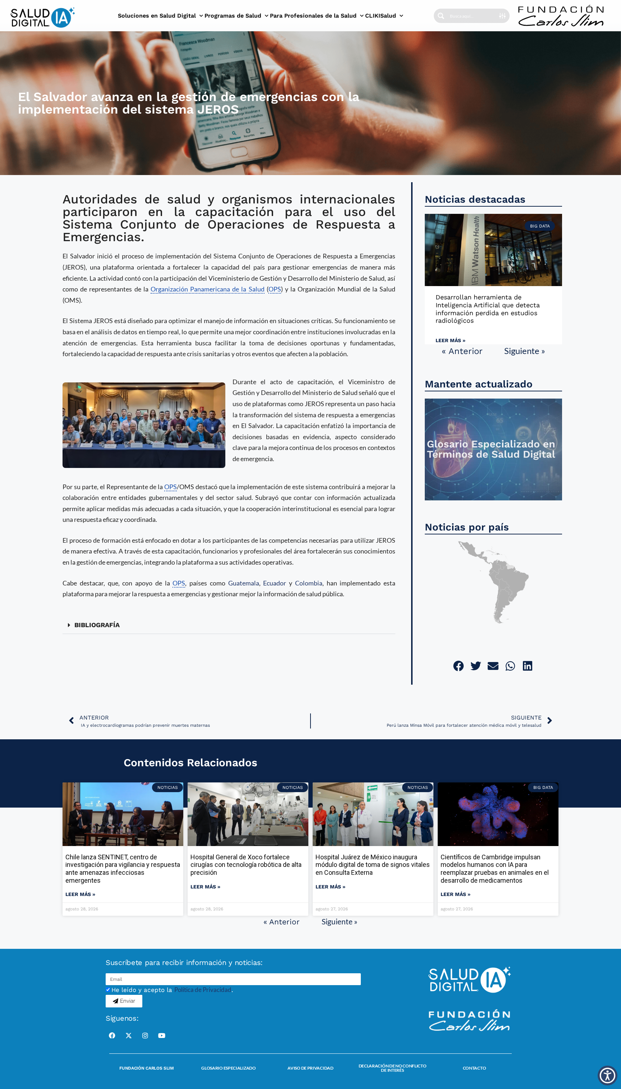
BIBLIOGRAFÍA (97, 625)
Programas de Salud (232, 15)
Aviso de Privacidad (310, 1068)
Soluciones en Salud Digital (157, 15)
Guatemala (243, 583)
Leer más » (450, 340)
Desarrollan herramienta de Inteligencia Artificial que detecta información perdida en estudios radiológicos (488, 308)
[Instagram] (145, 1035)
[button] (229, 625)
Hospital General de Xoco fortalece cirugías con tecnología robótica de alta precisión (246, 864)
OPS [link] (274, 289)
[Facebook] (112, 1035)
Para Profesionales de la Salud (313, 15)
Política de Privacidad (202, 989)
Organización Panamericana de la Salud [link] (207, 289)
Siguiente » (524, 350)
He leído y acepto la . (172, 989)
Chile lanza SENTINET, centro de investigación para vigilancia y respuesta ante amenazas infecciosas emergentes (122, 868)
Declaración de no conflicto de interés (393, 1068)
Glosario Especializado (228, 1068)
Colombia (308, 583)
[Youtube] (161, 1035)
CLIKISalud (380, 15)
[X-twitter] (128, 1035)
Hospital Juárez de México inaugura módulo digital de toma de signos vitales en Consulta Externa (373, 864)
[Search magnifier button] (441, 16)
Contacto (474, 1068)
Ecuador (274, 583)
